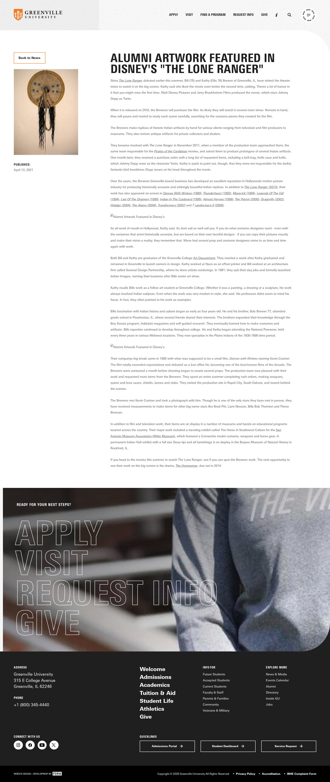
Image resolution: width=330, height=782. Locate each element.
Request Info (243, 15)
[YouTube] (42, 745)
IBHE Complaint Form (301, 773)
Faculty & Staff (213, 692)
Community (211, 704)
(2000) (247, 199)
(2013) (260, 187)
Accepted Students (216, 680)
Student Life (156, 700)
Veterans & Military (216, 710)
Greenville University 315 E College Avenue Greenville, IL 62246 (34, 680)
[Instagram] (18, 745)
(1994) (244, 193)
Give (264, 15)
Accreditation (271, 773)
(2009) (219, 205)
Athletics (152, 708)
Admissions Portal (164, 746)
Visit (189, 15)
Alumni (271, 686)
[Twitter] (54, 745)
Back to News (29, 58)
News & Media (276, 674)
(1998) (218, 199)
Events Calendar (277, 680)
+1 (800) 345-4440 (31, 704)
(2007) (171, 205)
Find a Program (213, 15)
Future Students (214, 674)
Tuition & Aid (157, 693)
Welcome (152, 669)
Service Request (286, 746)
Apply (173, 15)
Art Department (204, 258)
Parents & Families (216, 698)
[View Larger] (46, 159)
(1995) (139, 199)
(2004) (120, 205)
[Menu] (308, 15)
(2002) (272, 199)
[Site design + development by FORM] (38, 774)
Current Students (215, 686)
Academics (155, 685)
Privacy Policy (245, 773)
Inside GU (273, 698)
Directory (272, 692)
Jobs (269, 704)
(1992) (217, 193)
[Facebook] (30, 745)
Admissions (155, 677)
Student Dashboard (225, 746)
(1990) (182, 193)
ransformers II (204, 205)
